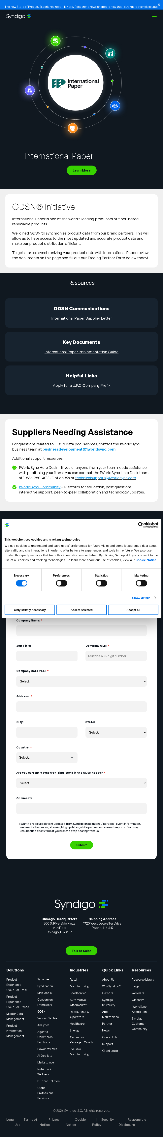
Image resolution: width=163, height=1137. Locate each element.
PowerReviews (47, 1049)
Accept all (133, 610)
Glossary (138, 999)
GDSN (41, 1011)
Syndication (45, 986)
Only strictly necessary (30, 610)
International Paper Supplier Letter (81, 318)
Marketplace (45, 1062)
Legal (10, 1119)
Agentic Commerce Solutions (45, 1037)
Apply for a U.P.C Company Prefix (81, 385)
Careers (107, 993)
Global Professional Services (45, 1093)
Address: (24, 696)
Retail (74, 979)
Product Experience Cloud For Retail (16, 985)
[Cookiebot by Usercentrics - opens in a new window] (141, 525)
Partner (107, 1023)
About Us (108, 979)
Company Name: (29, 620)
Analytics (43, 1025)
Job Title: (23, 645)
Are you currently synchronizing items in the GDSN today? (60, 772)
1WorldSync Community (39, 487)
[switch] (61, 583)
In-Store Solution (48, 1081)
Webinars (138, 993)
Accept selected (82, 610)
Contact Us (109, 1037)
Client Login (110, 1050)
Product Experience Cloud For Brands (17, 1002)
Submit (81, 845)
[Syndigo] (18, 16)
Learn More (81, 170)
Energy (74, 1030)
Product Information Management (15, 1031)
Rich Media (44, 993)
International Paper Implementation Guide (81, 351)
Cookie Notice (146, 560)
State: (90, 722)
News (106, 1030)
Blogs (135, 986)
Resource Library (143, 979)
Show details (141, 597)
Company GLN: (97, 645)
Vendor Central (47, 1018)
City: (19, 722)
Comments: (24, 798)
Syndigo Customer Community (139, 1023)
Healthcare (77, 1023)
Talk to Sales (81, 951)
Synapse (43, 979)
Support (107, 1044)
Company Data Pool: (32, 671)
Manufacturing (79, 986)
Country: (24, 747)
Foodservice (78, 993)
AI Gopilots (44, 1055)
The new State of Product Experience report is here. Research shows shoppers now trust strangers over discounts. (81, 6)
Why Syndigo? (111, 986)
